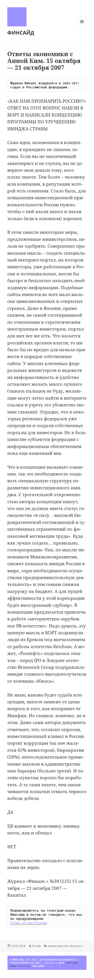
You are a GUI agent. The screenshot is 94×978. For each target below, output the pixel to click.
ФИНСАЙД (20, 32)
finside (36, 946)
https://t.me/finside (28, 923)
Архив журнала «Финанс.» (65, 946)
